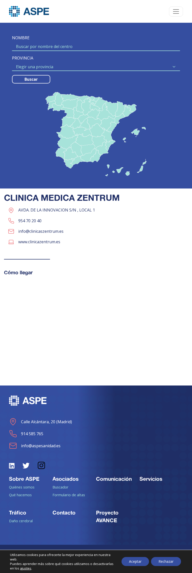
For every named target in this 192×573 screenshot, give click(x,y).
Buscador (60, 487)
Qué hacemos (20, 494)
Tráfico (17, 512)
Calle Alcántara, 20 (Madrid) (46, 421)
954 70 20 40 (30, 221)
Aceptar (135, 561)
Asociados (65, 479)
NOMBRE (21, 37)
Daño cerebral (21, 520)
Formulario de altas (68, 494)
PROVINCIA (22, 58)
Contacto (64, 512)
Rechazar (166, 561)
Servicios (151, 479)
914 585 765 (32, 433)
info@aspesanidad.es (40, 445)
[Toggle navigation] (176, 11)
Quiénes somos (21, 487)
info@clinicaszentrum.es (41, 231)
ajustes (25, 568)
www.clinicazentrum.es (39, 241)
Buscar (31, 79)
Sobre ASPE (24, 479)
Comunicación (114, 479)
